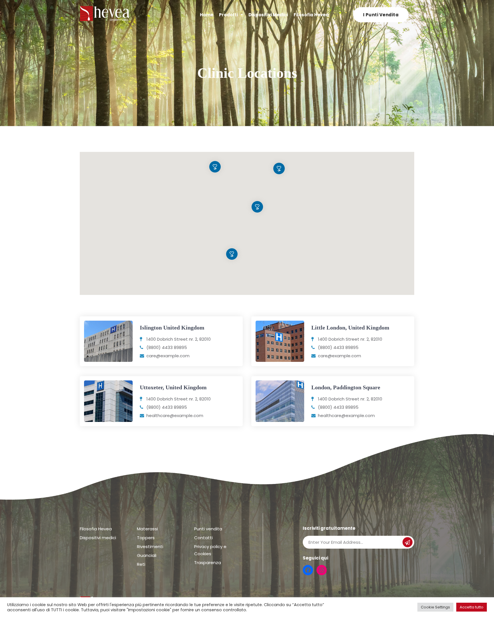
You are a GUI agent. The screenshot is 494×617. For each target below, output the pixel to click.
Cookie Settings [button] (435, 607)
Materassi (147, 529)
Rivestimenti (150, 546)
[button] (232, 254)
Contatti (203, 538)
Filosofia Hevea (311, 15)
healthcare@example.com (174, 415)
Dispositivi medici (268, 15)
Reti (141, 564)
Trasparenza (207, 563)
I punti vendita (381, 15)
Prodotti (228, 15)
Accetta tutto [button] (471, 607)
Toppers (146, 538)
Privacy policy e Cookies (210, 550)
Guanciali (146, 555)
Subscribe (408, 543)
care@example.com (168, 356)
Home (206, 15)
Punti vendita (208, 529)
